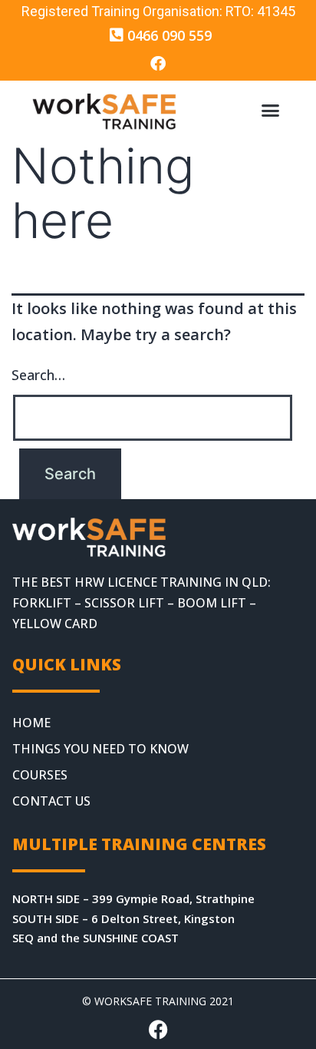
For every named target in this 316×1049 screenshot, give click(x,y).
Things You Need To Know (100, 748)
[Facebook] (158, 64)
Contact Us (51, 801)
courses (39, 774)
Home (31, 722)
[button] (270, 110)
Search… (38, 375)
